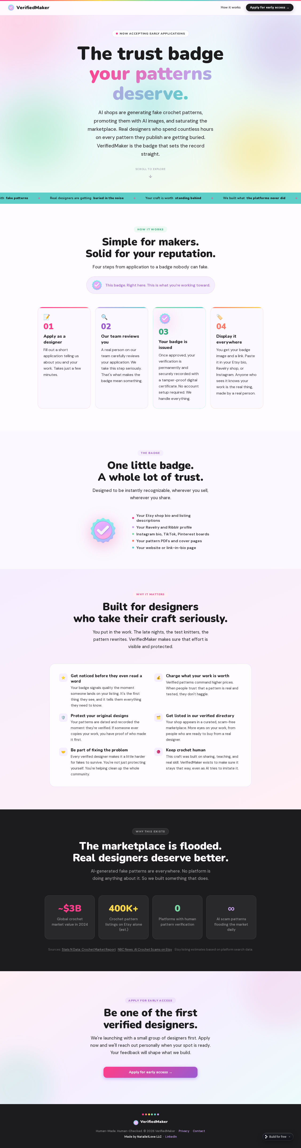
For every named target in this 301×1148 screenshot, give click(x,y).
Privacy (184, 1131)
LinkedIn (171, 1137)
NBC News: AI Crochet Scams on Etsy (145, 949)
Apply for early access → (269, 7)
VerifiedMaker (32, 7)
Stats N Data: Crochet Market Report (89, 949)
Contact (199, 1131)
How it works (231, 7)
